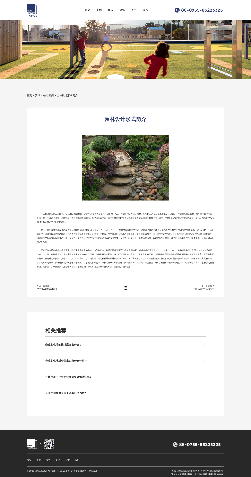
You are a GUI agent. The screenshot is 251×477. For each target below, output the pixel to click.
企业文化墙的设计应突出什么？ (63, 344)
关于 (134, 9)
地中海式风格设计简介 (47, 289)
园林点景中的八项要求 (204, 289)
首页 (87, 9)
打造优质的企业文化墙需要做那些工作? (68, 376)
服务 (110, 9)
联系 (145, 9)
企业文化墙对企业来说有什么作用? (65, 393)
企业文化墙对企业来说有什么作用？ (66, 360)
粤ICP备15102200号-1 (78, 471)
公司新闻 (48, 95)
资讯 (122, 9)
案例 (99, 9)
